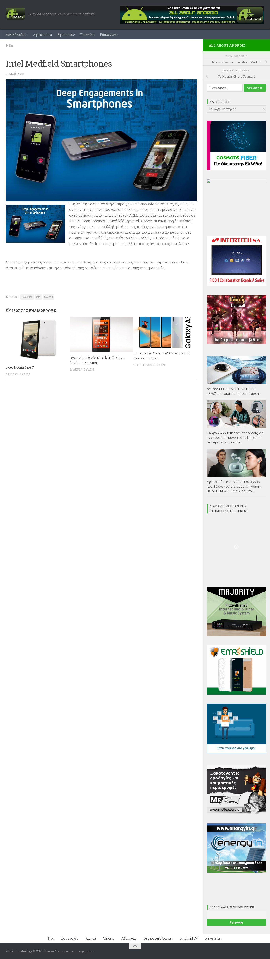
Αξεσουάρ (129, 938)
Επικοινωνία (109, 34)
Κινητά (91, 938)
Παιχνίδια (87, 34)
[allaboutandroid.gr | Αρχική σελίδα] (15, 14)
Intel (38, 296)
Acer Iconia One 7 (20, 367)
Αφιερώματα (42, 34)
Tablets (108, 938)
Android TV (189, 938)
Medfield (48, 296)
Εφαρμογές (66, 34)
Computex (27, 296)
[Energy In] (236, 872)
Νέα (9, 45)
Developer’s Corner (158, 938)
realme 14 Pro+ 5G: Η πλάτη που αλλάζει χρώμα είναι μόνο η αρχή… (234, 391)
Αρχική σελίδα (16, 34)
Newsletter (213, 938)
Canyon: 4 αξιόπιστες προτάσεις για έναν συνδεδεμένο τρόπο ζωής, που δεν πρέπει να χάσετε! (235, 437)
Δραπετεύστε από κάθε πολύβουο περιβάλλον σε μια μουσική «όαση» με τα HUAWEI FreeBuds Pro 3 (234, 486)
